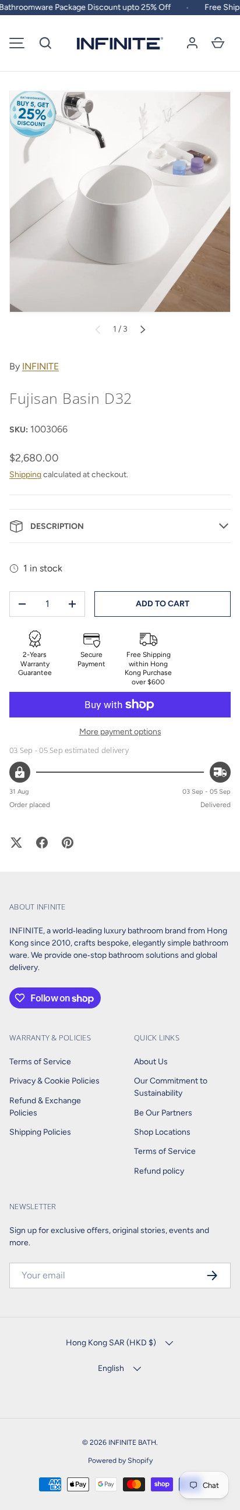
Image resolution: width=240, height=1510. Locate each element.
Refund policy (159, 1171)
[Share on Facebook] (42, 842)
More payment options (120, 732)
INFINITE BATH (132, 1442)
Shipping (25, 474)
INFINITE (40, 366)
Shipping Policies (40, 1132)
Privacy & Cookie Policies (54, 1081)
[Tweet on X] (16, 842)
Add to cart (162, 604)
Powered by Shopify (120, 1460)
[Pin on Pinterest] (67, 842)
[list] (120, 202)
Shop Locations (162, 1132)
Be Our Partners (163, 1113)
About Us (151, 1062)
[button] (45, 43)
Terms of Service (40, 1062)
